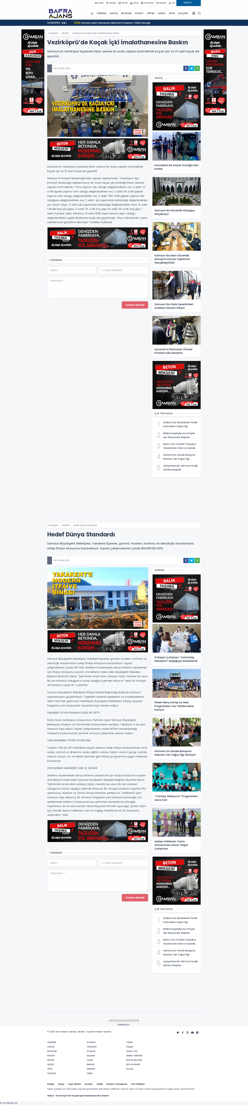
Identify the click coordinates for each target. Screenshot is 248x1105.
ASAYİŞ (114, 13)
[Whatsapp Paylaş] (197, 68)
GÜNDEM (101, 13)
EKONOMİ (126, 13)
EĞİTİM (150, 13)
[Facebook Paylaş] (186, 68)
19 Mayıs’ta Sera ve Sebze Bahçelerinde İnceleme (106, 23)
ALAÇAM (183, 13)
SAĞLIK (161, 13)
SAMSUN (66, 525)
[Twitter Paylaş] (191, 68)
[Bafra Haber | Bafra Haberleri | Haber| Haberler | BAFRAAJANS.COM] (61, 13)
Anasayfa (53, 33)
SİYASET (139, 13)
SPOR (172, 13)
